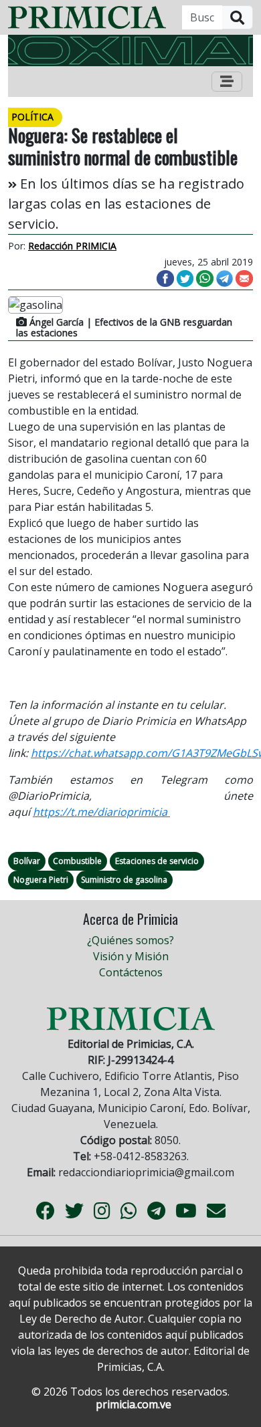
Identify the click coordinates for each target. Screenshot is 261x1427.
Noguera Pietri (40, 879)
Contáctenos (131, 972)
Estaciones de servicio (157, 861)
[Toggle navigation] (226, 82)
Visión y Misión (131, 956)
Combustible (77, 861)
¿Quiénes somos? (130, 940)
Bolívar (26, 861)
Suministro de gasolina (124, 879)
